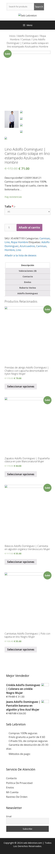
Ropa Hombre (19, 242)
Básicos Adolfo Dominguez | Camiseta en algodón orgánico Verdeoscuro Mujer (27, 547)
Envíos (27, 282)
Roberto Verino (27, 287)
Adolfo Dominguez (27, 36)
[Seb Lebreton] (27, 15)
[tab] (27, 265)
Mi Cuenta (12, 792)
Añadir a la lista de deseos (20, 255)
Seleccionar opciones (20, 386)
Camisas (26, 39)
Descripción (27, 265)
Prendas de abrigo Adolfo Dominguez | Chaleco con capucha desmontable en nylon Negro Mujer (27, 370)
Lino (7, 242)
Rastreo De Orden (16, 796)
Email (8, 816)
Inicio (12, 36)
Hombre (10, 250)
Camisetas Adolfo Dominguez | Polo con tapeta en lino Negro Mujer (27, 635)
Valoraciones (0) (28, 270)
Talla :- (10, 206)
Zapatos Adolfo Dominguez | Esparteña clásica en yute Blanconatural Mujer (27, 460)
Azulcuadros (27, 246)
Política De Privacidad (19, 783)
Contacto (28, 276)
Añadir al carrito (29, 227)
